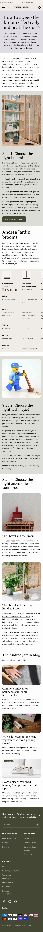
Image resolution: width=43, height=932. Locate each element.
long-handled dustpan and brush (16, 616)
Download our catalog (30, 848)
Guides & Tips (30, 842)
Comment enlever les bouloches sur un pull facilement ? (15, 692)
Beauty (5, 842)
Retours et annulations (7, 892)
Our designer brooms (14, 219)
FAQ (4, 866)
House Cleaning (9, 838)
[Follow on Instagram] (9, 901)
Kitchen (5, 847)
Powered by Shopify (26, 925)
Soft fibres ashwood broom (29, 285)
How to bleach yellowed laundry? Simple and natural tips (19, 785)
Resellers (28, 854)
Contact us (6, 886)
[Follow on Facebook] (3, 901)
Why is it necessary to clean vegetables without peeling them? (19, 740)
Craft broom (7, 283)
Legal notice (7, 882)
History (27, 838)
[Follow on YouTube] (15, 901)
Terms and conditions (6, 876)
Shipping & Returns (10, 871)
